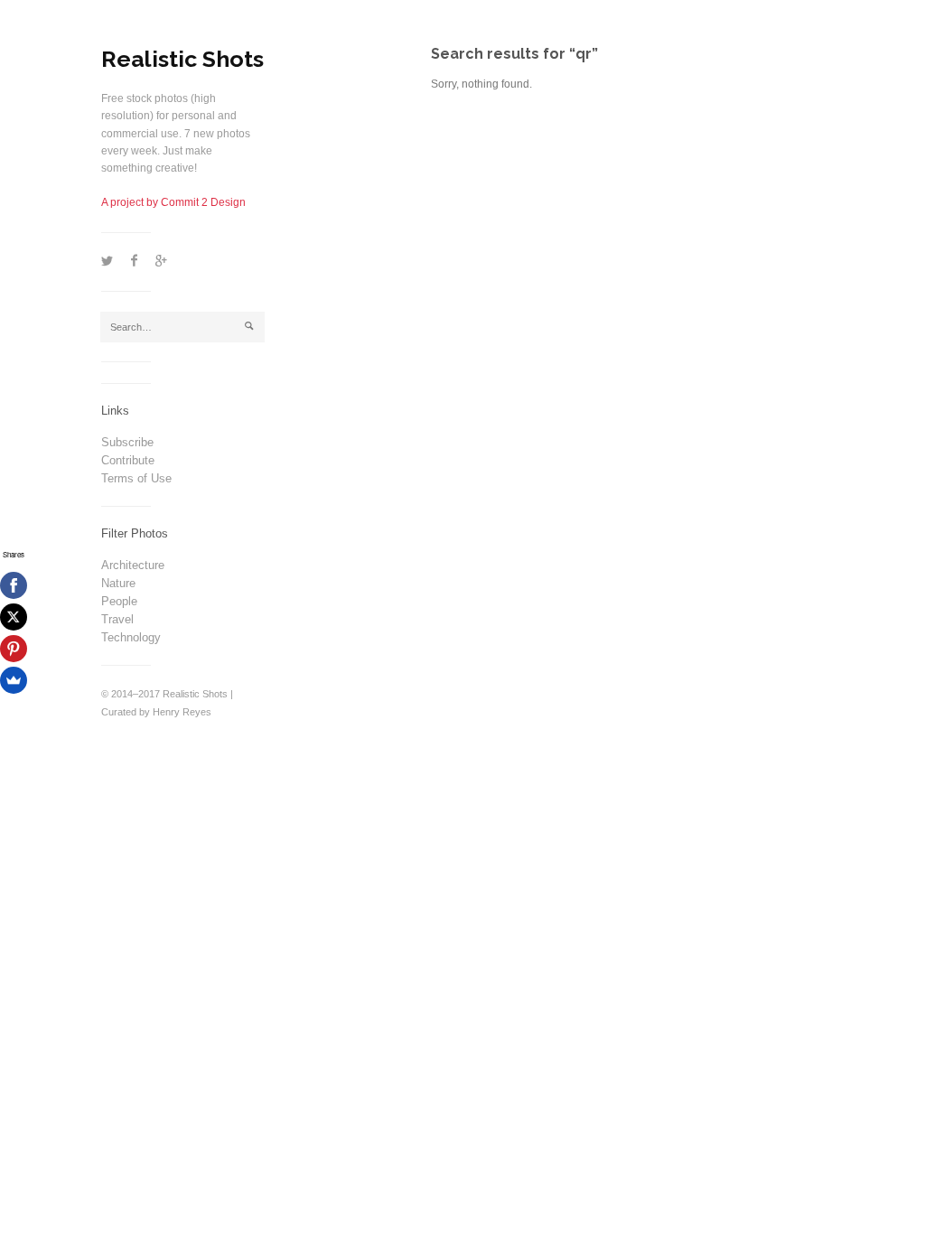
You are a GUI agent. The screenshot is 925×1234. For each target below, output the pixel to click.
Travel (117, 619)
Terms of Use (136, 478)
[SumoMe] (13, 680)
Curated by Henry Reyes (156, 711)
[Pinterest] (13, 648)
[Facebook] (13, 585)
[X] (13, 617)
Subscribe (127, 442)
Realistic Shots (182, 58)
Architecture (132, 565)
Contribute (127, 460)
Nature (118, 583)
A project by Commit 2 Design (173, 202)
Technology (131, 637)
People (119, 601)
